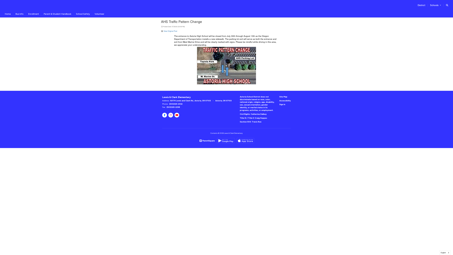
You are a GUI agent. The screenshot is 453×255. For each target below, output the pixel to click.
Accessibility (285, 101)
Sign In (282, 104)
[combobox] (445, 252)
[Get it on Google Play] (226, 140)
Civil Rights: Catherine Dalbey (253, 114)
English (443, 252)
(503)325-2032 (175, 104)
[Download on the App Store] (245, 140)
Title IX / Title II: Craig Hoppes (253, 118)
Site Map (283, 97)
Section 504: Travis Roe (250, 122)
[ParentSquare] (207, 140)
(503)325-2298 (173, 107)
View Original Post (170, 31)
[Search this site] (447, 5)
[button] (435, 5)
